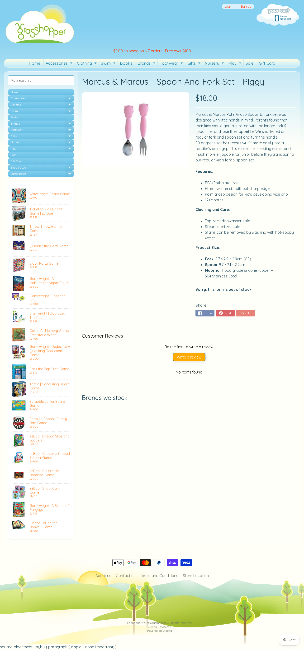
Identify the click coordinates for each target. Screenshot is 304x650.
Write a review (189, 357)
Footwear (172, 64)
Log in (228, 6)
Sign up (246, 6)
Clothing (87, 64)
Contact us (125, 575)
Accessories (60, 64)
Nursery (215, 64)
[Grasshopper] (39, 23)
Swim (109, 64)
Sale (250, 63)
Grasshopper (158, 623)
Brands (147, 64)
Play (235, 64)
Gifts (194, 64)
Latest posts (42, 174)
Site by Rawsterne (159, 627)
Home (34, 63)
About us (103, 575)
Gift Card (267, 63)
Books (126, 63)
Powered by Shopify (159, 630)
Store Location (196, 575)
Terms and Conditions (159, 575)
